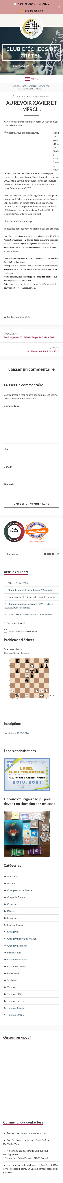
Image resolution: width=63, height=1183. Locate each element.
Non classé (13, 973)
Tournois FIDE (14, 994)
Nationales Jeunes (16, 966)
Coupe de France (16, 897)
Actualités (24, 317)
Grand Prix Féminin (17, 945)
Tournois (11, 987)
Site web (9, 484)
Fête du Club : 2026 (18, 583)
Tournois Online (15, 1014)
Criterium (12, 904)
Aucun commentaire (39, 96)
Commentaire (12, 405)
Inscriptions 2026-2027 (33, 4)
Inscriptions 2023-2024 (16, 733)
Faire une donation (33, 10)
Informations (14, 952)
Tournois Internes (16, 1000)
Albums (11, 883)
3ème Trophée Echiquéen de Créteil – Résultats (32, 596)
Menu (34, 78)
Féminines (12, 917)
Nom (7, 449)
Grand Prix (13, 931)
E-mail (8, 466)
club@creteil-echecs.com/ (33, 1133)
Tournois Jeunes (15, 1007)
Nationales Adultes (17, 959)
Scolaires (12, 980)
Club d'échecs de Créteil (31, 52)
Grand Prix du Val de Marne (21, 938)
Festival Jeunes (15, 924)
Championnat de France (19, 890)
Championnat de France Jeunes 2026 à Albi (30, 590)
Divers (10, 911)
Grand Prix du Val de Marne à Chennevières (30, 614)
